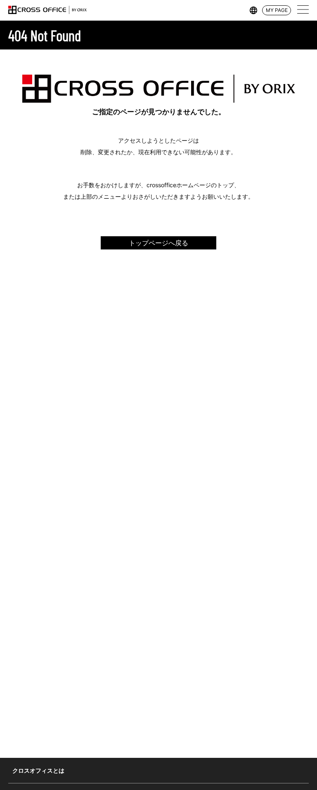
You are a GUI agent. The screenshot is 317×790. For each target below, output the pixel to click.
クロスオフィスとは (38, 770)
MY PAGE (277, 10)
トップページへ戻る (158, 243)
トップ (247, 750)
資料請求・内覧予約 (286, 750)
